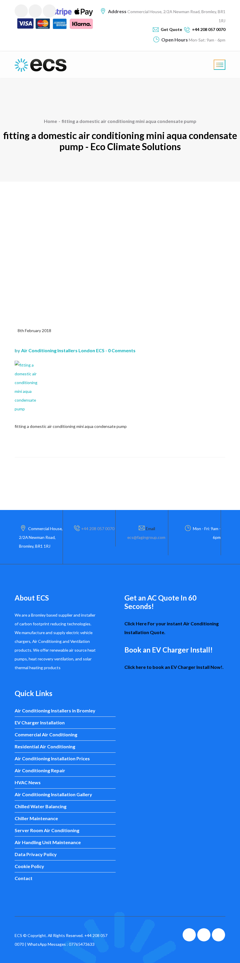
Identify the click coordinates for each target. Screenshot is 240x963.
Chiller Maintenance (36, 818)
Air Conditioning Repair (40, 770)
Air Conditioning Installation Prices (52, 758)
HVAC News (28, 782)
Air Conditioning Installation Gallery (53, 794)
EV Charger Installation (40, 722)
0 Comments (122, 350)
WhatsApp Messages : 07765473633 (61, 944)
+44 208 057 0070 (97, 528)
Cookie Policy (29, 866)
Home (50, 121)
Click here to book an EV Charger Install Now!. (174, 667)
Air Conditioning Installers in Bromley (55, 710)
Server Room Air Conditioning (47, 830)
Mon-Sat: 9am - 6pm (206, 39)
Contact (23, 878)
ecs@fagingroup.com (146, 537)
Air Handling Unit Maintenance (48, 842)
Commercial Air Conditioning (46, 734)
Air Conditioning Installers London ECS (62, 350)
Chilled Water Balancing (40, 806)
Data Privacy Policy (36, 854)
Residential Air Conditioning (45, 746)
